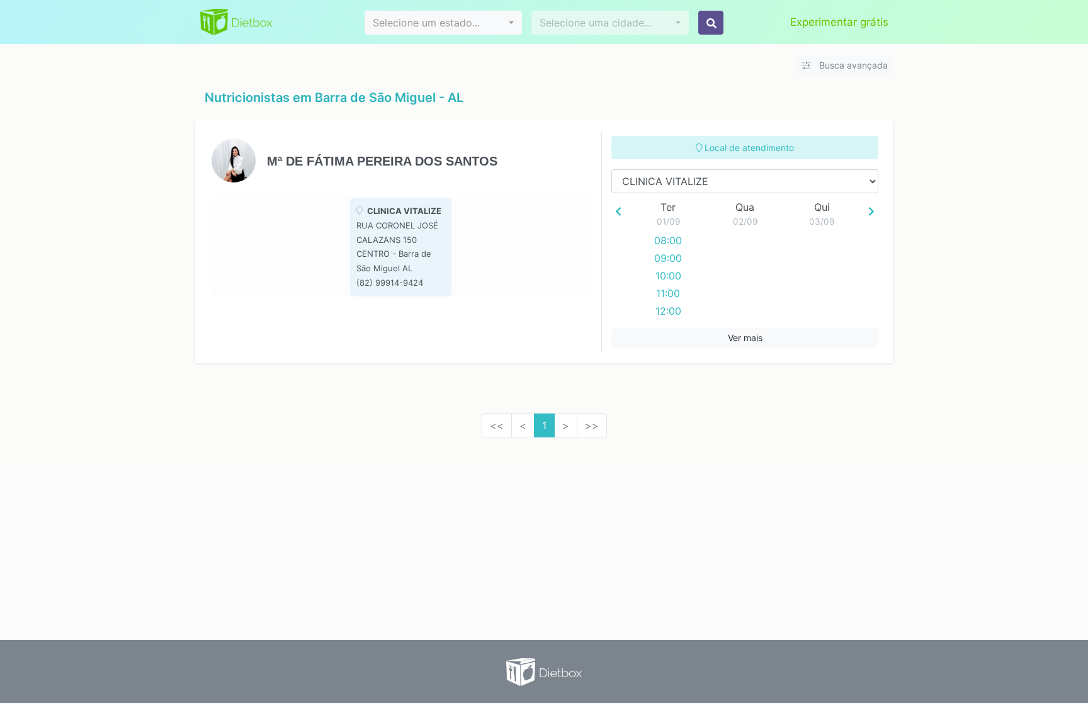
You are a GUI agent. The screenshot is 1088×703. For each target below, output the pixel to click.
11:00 (668, 293)
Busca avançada (852, 65)
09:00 (668, 258)
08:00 (668, 240)
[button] (443, 23)
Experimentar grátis (839, 22)
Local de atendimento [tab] (748, 147)
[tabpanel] (401, 247)
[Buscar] (710, 23)
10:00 (668, 275)
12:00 (668, 311)
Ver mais (745, 337)
